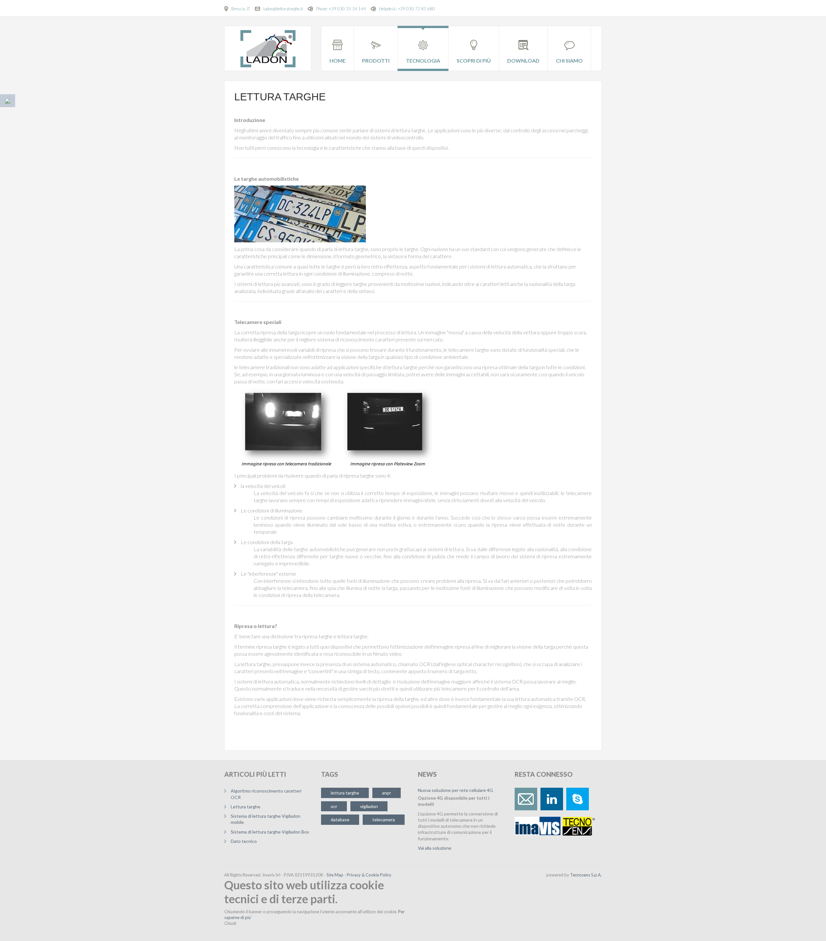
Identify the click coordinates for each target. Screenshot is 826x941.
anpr (386, 792)
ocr (334, 806)
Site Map (335, 874)
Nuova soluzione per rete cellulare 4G (455, 790)
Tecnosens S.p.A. (586, 874)
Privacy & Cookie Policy (369, 874)
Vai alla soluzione (434, 848)
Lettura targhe (280, 97)
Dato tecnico (244, 841)
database (340, 819)
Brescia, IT (240, 8)
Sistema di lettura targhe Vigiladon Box (270, 832)
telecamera (383, 819)
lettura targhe (345, 792)
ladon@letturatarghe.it (283, 8)
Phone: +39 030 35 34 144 (341, 8)
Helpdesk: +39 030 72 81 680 (407, 8)
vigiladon (369, 806)
